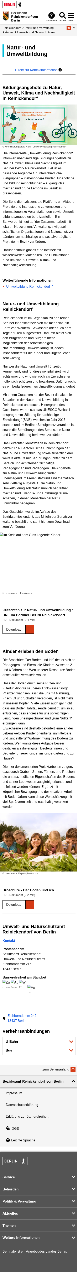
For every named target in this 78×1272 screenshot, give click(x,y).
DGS (15, 1128)
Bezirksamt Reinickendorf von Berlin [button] (32, 1081)
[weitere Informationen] (5, 16)
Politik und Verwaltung (39, 27)
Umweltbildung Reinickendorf (28, 286)
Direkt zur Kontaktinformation (36, 70)
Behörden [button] (10, 1189)
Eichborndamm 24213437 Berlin (21, 1018)
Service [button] (8, 1177)
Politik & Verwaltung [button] (19, 1201)
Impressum (14, 1093)
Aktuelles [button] (10, 1213)
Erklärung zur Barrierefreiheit (27, 1116)
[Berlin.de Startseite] (12, 4)
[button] (71, 28)
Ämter (9, 32)
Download (13, 629)
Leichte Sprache (23, 1140)
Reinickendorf (11, 27)
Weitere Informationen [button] (21, 1238)
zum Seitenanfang (55, 1069)
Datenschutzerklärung (22, 1105)
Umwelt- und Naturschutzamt (36, 32)
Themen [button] (9, 1226)
